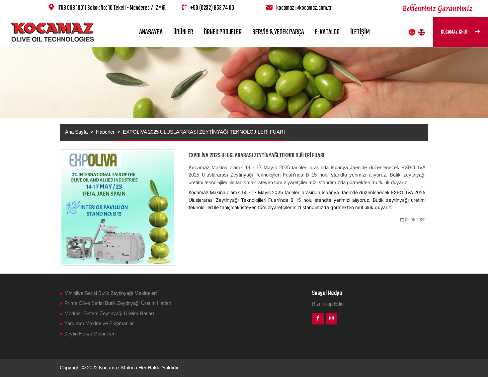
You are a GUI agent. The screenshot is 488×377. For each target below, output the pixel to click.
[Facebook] (318, 318)
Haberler (105, 132)
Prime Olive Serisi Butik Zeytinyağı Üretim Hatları (117, 303)
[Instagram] (331, 318)
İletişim (360, 32)
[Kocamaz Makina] (52, 32)
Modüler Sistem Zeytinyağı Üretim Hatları (108, 313)
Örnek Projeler (223, 32)
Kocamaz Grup (455, 32)
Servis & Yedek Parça (278, 32)
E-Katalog (327, 32)
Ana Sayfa (76, 132)
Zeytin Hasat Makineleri (89, 333)
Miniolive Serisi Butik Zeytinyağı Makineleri (110, 293)
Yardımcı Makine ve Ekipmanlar (98, 323)
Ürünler (183, 32)
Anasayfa (151, 32)
